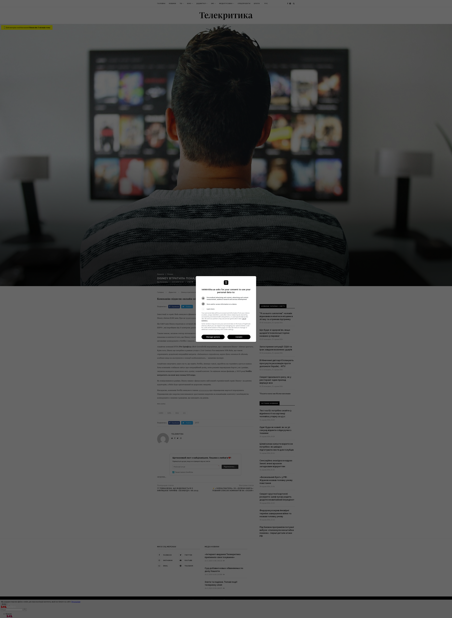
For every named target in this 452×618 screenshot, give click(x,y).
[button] (226, 309)
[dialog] (226, 309)
